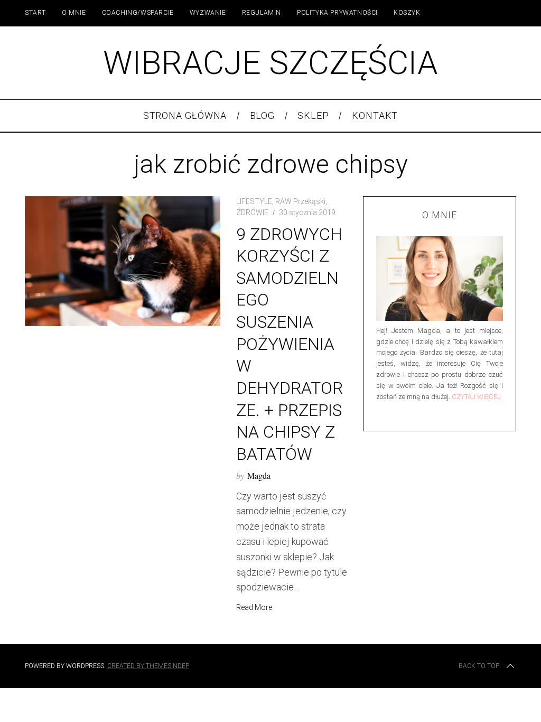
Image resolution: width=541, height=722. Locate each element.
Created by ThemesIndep (148, 666)
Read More (254, 607)
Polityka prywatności (337, 12)
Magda (258, 475)
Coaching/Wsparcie (138, 12)
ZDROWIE (252, 212)
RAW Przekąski (300, 201)
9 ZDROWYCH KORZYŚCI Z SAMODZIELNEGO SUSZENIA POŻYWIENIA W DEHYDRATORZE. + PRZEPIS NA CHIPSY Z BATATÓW (289, 344)
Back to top (479, 666)
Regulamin (261, 12)
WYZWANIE (208, 12)
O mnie (74, 12)
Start (35, 12)
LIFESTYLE (254, 201)
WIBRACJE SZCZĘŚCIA (270, 62)
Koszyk (407, 12)
